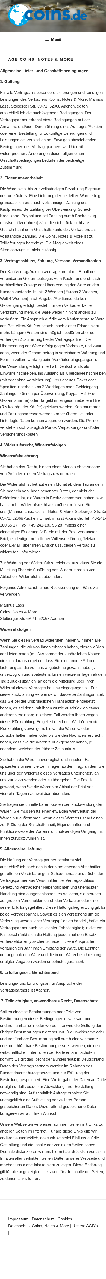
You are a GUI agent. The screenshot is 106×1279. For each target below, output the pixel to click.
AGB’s (92, 1225)
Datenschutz (43, 1219)
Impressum (18, 1219)
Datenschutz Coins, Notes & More (38, 1225)
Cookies (65, 1219)
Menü (56, 39)
